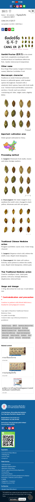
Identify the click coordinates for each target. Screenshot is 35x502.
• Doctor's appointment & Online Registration (12, 470)
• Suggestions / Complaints (8, 481)
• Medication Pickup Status (8, 468)
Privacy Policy (20, 494)
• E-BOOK (3, 479)
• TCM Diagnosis (5, 454)
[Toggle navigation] (33, 11)
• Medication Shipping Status (8, 466)
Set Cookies (13, 499)
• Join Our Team (5, 456)
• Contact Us (4, 458)
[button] (29, 11)
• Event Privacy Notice (6, 474)
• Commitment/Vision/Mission (9, 452)
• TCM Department (6, 464)
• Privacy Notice (5, 472)
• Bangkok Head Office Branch (9, 489)
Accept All (22, 499)
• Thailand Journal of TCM (7, 483)
